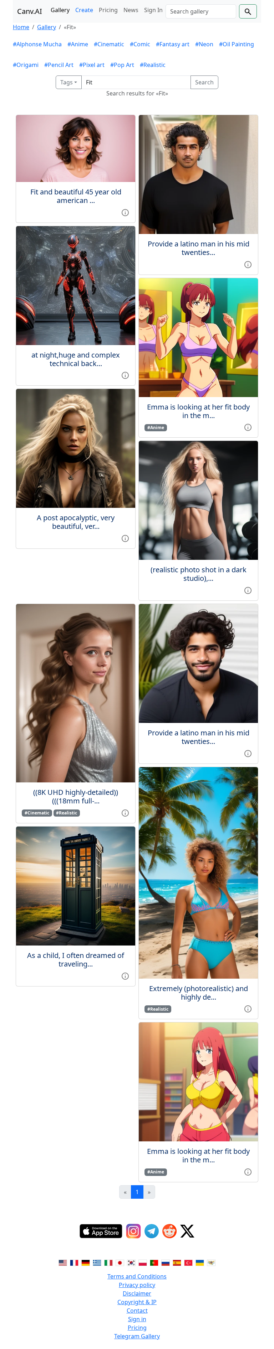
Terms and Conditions (137, 1276)
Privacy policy (137, 1285)
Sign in (137, 1319)
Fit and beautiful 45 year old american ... (75, 196)
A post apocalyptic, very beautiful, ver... (76, 522)
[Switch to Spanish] (177, 1262)
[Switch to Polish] (142, 1262)
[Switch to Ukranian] (200, 1262)
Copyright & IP (137, 1302)
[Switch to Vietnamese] (211, 1262)
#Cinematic (109, 44)
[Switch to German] (85, 1262)
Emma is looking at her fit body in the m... (198, 411)
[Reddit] (169, 1231)
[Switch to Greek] (97, 1262)
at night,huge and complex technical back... (75, 359)
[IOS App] (101, 1231)
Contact (137, 1310)
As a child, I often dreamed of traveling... (75, 959)
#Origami (26, 65)
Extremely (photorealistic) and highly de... (198, 993)
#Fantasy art (172, 44)
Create (84, 10)
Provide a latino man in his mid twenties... (198, 248)
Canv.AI (29, 11)
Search (204, 82)
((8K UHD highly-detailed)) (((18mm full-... (75, 796)
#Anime (77, 44)
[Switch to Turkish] (188, 1262)
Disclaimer (137, 1293)
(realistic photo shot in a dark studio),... (199, 574)
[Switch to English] (63, 1262)
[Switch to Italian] (108, 1262)
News (130, 10)
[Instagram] (133, 1231)
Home (21, 27)
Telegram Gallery (137, 1336)
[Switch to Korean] (131, 1262)
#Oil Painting (236, 44)
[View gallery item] (125, 212)
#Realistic (153, 65)
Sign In (153, 10)
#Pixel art (92, 65)
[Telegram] (151, 1231)
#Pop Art (122, 65)
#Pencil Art (58, 65)
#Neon (204, 44)
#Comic (140, 44)
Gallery (60, 10)
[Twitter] (187, 1231)
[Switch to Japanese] (120, 1262)
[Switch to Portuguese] (154, 1262)
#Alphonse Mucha (37, 44)
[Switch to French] (74, 1262)
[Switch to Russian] (165, 1262)
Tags (66, 82)
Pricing (108, 10)
